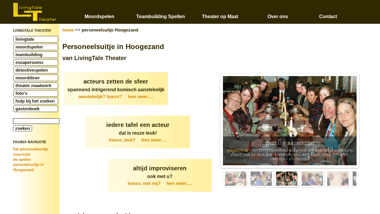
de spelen (22, 159)
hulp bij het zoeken (35, 101)
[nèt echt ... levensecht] (338, 178)
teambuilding (28, 54)
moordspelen (29, 47)
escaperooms (29, 62)
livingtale (24, 39)
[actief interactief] (261, 178)
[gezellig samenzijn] (287, 178)
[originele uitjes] (236, 178)
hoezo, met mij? (160, 183)
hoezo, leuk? (138, 140)
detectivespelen (31, 70)
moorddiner (27, 77)
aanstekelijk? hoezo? (115, 96)
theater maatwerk (33, 85)
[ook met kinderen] (312, 178)
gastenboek (27, 108)
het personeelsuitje (30, 149)
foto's (21, 93)
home (68, 30)
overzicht (21, 154)
